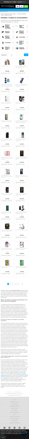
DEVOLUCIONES (14, 404)
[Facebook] (4, 428)
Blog (14, 414)
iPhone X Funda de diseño (7, 48)
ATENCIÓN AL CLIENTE (14, 401)
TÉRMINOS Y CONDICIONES (14, 422)
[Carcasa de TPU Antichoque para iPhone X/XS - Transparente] (7, 101)
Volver (2, 13)
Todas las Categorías (21, 48)
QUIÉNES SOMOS (14, 408)
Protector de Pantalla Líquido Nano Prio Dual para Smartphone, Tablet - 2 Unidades (21, 85)
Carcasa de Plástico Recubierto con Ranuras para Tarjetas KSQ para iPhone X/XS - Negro (21, 212)
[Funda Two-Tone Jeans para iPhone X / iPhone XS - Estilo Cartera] (7, 192)
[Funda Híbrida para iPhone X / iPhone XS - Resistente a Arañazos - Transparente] (7, 174)
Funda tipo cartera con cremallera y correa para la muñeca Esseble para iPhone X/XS (7, 158)
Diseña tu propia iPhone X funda (21, 43)
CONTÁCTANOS (14, 420)
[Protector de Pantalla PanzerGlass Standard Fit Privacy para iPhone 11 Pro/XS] (22, 156)
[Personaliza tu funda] (7, 64)
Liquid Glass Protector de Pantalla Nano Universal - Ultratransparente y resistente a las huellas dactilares (7, 85)
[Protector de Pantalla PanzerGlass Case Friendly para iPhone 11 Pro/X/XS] (22, 192)
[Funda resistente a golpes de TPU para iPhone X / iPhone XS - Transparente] (22, 137)
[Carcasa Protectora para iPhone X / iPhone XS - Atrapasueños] (22, 247)
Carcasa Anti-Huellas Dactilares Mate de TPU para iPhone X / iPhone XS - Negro (7, 140)
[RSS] (14, 428)
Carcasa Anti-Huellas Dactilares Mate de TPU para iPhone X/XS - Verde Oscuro (6, 212)
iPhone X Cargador (7, 32)
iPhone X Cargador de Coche (21, 32)
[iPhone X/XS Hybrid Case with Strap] (22, 229)
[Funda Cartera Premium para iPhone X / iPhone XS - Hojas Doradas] (7, 229)
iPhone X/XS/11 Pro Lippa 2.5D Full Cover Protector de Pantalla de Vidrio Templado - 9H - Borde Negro (22, 121)
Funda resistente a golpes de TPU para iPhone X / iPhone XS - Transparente (21, 140)
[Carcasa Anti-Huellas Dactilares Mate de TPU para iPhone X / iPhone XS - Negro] (7, 137)
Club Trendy (14, 410)
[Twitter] (9, 428)
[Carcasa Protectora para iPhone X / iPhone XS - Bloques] (7, 265)
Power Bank (22, 37)
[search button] (22, 6)
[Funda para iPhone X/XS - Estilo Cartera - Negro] (22, 101)
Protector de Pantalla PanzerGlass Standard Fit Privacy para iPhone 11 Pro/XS (21, 158)
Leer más (16, 22)
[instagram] (25, 428)
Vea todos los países (14, 416)
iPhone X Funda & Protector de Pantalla (8, 26)
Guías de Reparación (14, 412)
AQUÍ (24, 2)
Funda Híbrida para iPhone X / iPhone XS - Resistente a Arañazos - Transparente (7, 176)
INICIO (14, 399)
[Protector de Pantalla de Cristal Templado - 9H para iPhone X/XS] (7, 119)
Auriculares (8, 42)
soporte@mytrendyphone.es (14, 395)
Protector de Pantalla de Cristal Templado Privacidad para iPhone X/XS (6, 249)
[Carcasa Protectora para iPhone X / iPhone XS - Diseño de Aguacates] (22, 265)
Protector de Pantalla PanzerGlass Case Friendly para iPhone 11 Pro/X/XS (21, 194)
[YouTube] (19, 428)
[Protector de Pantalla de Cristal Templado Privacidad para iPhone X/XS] (7, 247)
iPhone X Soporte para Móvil (7, 37)
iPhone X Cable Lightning (21, 26)
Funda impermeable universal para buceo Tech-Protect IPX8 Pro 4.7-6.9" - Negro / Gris (21, 67)
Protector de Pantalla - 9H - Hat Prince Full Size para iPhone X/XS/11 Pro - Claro (22, 176)
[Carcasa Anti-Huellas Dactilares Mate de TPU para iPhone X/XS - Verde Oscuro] (7, 210)
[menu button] (17, 6)
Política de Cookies (14, 418)
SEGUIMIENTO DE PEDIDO (15, 406)
